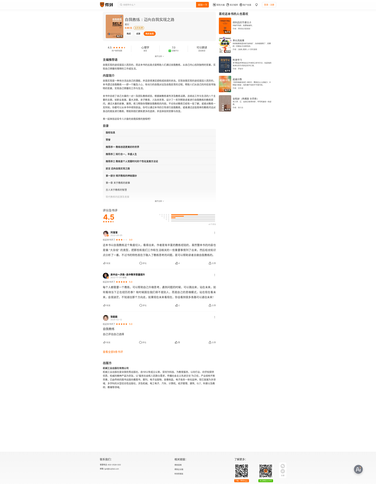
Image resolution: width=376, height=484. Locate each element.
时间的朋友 (178, 474)
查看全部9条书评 (113, 351)
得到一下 (202, 4)
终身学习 (237, 60)
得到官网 (178, 465)
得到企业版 (178, 469)
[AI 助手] (358, 469)
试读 (138, 33)
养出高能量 (238, 40)
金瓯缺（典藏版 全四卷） (246, 98)
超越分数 (237, 79)
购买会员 (150, 33)
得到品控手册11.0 (242, 22)
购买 (129, 33)
